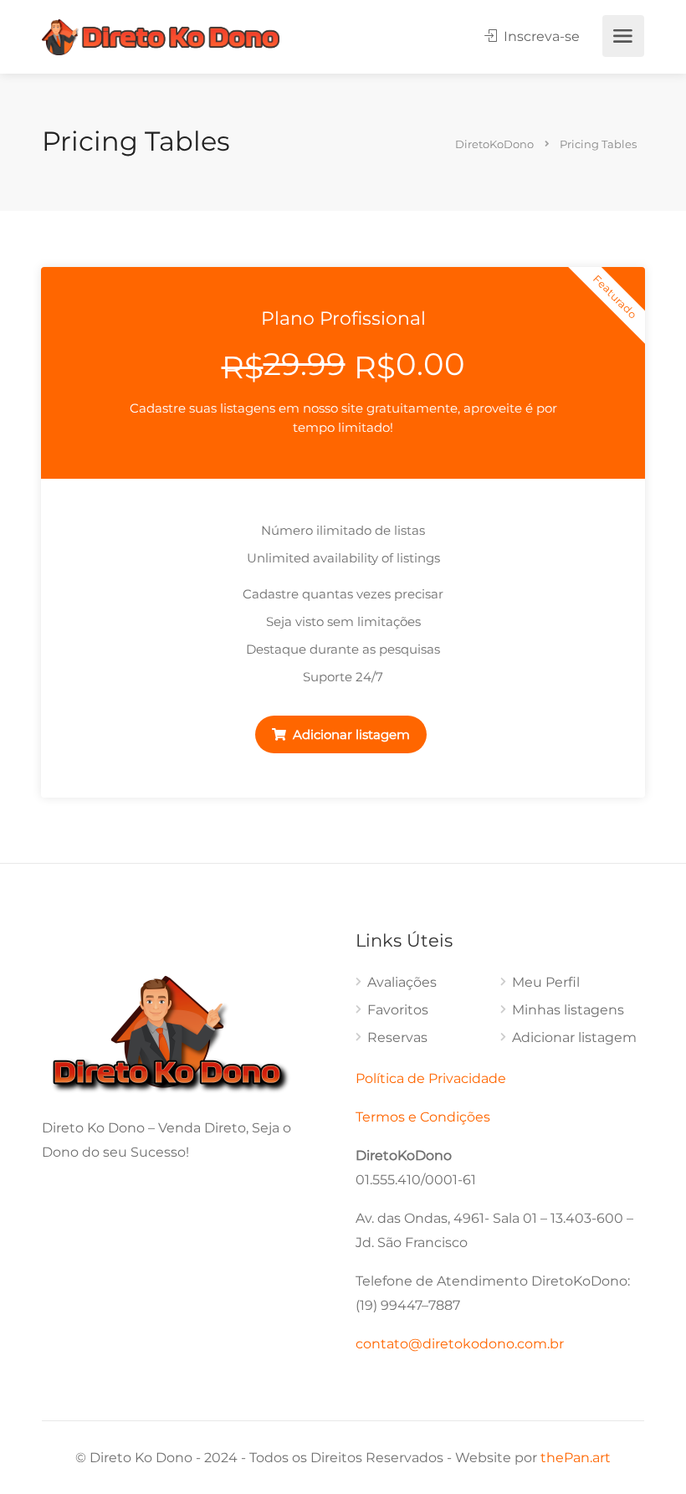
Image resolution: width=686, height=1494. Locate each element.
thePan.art (575, 1458)
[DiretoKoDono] (160, 36)
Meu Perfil (546, 982)
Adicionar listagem (349, 734)
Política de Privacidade (431, 1078)
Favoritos (397, 1010)
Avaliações (402, 982)
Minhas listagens (568, 1010)
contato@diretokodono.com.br (460, 1344)
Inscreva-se (540, 36)
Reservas (397, 1037)
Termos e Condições (423, 1117)
